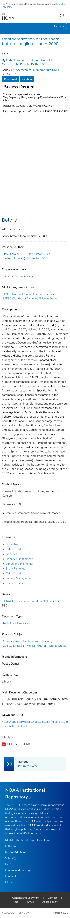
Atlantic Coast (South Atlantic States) (26, 641)
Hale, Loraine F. (16, 60)
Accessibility (50, 902)
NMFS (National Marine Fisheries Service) (29, 294)
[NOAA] (8, 17)
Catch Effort (13, 549)
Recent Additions (15, 852)
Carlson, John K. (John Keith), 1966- (25, 64)
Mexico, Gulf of (36, 646)
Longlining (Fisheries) (19, 564)
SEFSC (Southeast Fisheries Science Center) (31, 298)
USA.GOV (24, 912)
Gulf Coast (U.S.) (13, 646)
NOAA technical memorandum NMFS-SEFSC (32, 601)
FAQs (8, 882)
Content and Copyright (18, 870)
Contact (52, 898)
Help (8, 864)
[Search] (63, 15)
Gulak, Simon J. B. (42, 60)
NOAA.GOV (8, 912)
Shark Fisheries (15, 568)
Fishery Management (19, 559)
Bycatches (12, 544)
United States (57, 646)
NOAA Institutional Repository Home (27, 840)
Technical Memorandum (18, 623)
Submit (9, 858)
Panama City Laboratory (18, 276)
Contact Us (11, 876)
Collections (12, 846)
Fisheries (11, 554)
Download (10, 79)
